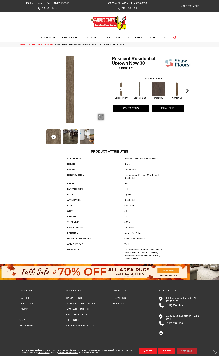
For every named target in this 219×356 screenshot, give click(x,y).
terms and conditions (68, 352)
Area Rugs (26, 325)
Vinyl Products (76, 314)
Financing (90, 37)
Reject (167, 351)
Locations (133, 37)
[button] (54, 37)
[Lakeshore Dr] (121, 89)
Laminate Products (79, 309)
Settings (186, 351)
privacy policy (43, 352)
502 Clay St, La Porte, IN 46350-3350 (127, 3)
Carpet (24, 298)
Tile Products (75, 320)
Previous (34, 135)
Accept (148, 351)
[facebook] (161, 333)
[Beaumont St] (139, 89)
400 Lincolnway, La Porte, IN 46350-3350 (47, 3)
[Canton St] (177, 89)
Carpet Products (78, 298)
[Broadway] (158, 89)
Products (48, 45)
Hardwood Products (80, 303)
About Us (111, 37)
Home (22, 45)
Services (68, 37)
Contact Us (158, 37)
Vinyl (40, 45)
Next (105, 135)
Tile (21, 314)
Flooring (46, 37)
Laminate (25, 309)
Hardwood (26, 303)
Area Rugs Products (80, 325)
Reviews (118, 303)
